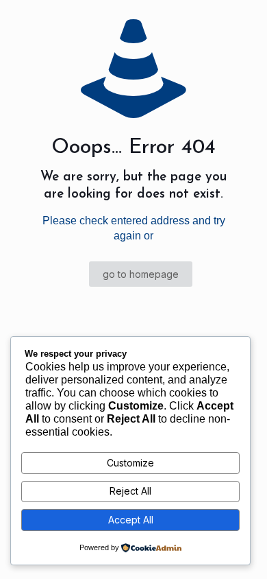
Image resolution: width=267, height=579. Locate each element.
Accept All (130, 519)
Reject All (130, 491)
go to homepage (141, 274)
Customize (130, 463)
